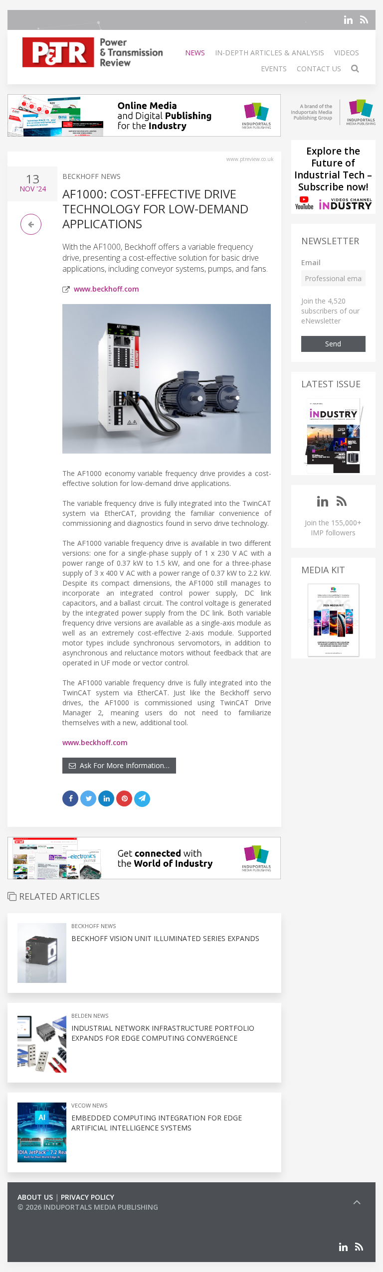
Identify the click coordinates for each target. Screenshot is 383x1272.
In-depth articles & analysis (269, 52)
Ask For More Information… (123, 765)
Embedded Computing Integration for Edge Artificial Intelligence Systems (156, 1122)
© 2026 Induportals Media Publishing (87, 1207)
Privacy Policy (87, 1197)
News (195, 52)
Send (333, 343)
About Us (35, 1197)
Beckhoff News (91, 176)
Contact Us (319, 68)
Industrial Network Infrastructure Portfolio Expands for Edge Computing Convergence (162, 1033)
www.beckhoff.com (106, 289)
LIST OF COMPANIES (51, 1217)
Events (274, 68)
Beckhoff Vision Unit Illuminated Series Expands (165, 938)
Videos (346, 52)
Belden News (89, 1015)
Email (311, 262)
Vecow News (89, 1105)
